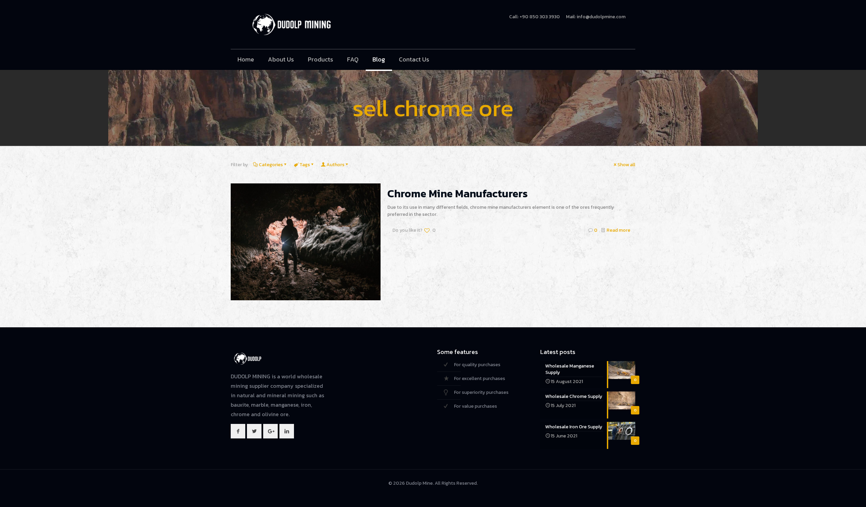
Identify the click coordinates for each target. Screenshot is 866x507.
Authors (335, 164)
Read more (618, 230)
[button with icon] (238, 431)
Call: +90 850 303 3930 (534, 17)
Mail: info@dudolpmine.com (595, 17)
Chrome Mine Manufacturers (457, 193)
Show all (626, 164)
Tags (304, 164)
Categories (271, 164)
